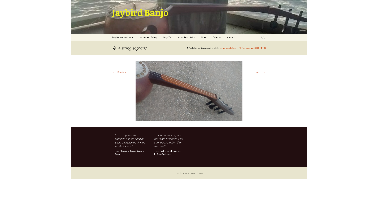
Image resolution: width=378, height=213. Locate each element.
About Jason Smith (186, 37)
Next (261, 72)
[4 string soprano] (189, 90)
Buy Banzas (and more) (122, 37)
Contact (231, 37)
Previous (119, 72)
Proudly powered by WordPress (189, 173)
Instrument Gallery (148, 37)
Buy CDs (167, 37)
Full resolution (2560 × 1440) (254, 48)
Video (203, 37)
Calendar (217, 37)
